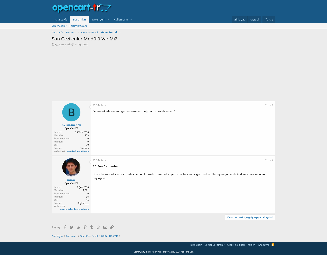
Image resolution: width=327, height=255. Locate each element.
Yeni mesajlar (59, 26)
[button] (108, 19)
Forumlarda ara (78, 26)
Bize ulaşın (196, 244)
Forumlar (79, 19)
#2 (271, 159)
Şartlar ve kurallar (214, 244)
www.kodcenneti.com (77, 151)
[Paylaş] (266, 105)
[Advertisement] (163, 74)
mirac (71, 180)
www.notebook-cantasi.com (74, 209)
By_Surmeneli (62, 44)
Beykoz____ (83, 203)
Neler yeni (98, 19)
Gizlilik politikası (236, 244)
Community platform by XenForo (164, 251)
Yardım (251, 244)
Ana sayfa (61, 19)
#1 (271, 104)
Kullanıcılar (121, 19)
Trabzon (84, 148)
